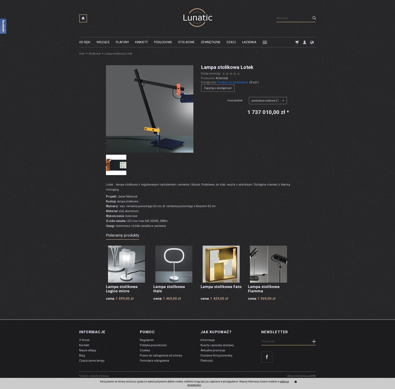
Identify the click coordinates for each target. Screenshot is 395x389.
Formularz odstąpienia (154, 360)
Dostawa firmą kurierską (216, 355)
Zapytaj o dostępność (218, 88)
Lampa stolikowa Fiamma (264, 289)
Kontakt (84, 345)
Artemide (222, 78)
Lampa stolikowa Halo (169, 289)
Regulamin (147, 340)
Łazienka (249, 42)
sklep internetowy (297, 376)
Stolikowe (186, 42)
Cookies (145, 350)
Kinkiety (141, 42)
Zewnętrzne (211, 42)
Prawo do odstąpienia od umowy (161, 355)
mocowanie (235, 100)
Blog (82, 355)
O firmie (84, 340)
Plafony (122, 42)
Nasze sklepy (87, 350)
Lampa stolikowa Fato (221, 286)
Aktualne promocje (213, 350)
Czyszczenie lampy (92, 360)
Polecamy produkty (122, 235)
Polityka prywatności (153, 345)
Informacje (92, 332)
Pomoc (147, 332)
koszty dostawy (100, 376)
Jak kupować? (216, 332)
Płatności (207, 360)
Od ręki (84, 42)
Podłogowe (163, 42)
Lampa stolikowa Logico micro (122, 289)
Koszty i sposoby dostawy (217, 345)
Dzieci (231, 42)
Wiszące (103, 42)
